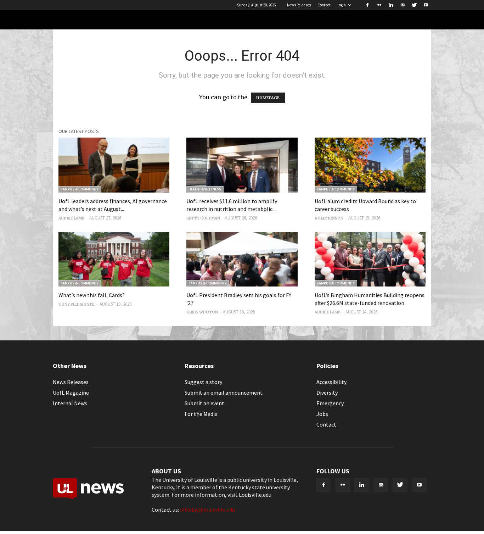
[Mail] (402, 5)
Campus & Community (80, 189)
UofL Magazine (71, 392)
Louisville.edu (255, 494)
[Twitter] (414, 5)
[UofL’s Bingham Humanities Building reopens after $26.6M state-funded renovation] (370, 259)
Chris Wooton (202, 312)
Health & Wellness (204, 189)
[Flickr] (379, 5)
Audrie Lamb (71, 218)
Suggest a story (203, 381)
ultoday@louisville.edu (207, 509)
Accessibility (331, 381)
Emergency (330, 403)
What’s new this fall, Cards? (91, 295)
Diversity (327, 392)
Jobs (322, 413)
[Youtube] (426, 5)
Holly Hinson (329, 218)
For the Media (201, 413)
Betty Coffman (203, 218)
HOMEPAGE (268, 97)
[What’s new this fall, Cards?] (113, 259)
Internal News (70, 403)
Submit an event (204, 403)
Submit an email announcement (224, 392)
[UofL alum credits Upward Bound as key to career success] (370, 165)
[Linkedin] (390, 5)
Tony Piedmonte (76, 304)
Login (341, 4)
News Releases (299, 4)
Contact (324, 4)
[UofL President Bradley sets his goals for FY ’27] (241, 259)
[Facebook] (367, 5)
